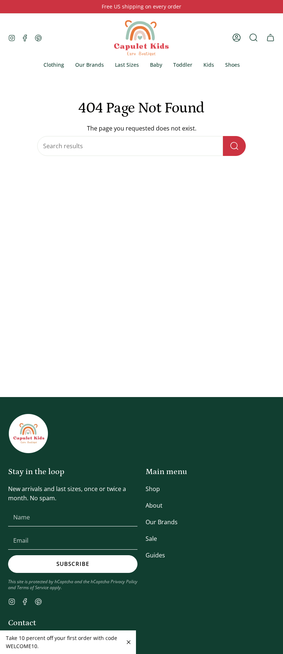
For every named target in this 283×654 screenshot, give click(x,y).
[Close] (128, 642)
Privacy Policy (124, 581)
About (154, 505)
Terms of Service (33, 587)
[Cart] (270, 37)
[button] (54, 65)
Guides (155, 555)
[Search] (234, 146)
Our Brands (162, 522)
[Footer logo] (28, 433)
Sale (151, 539)
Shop (153, 489)
